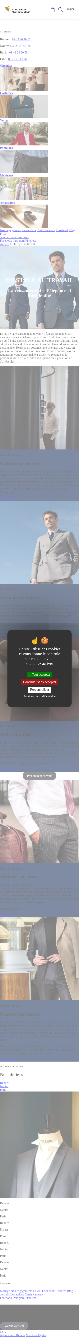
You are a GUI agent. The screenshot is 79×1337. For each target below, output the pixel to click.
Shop (52, 9)
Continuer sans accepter (39, 682)
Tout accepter (40, 674)
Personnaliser (39, 689)
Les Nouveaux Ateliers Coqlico (17, 9)
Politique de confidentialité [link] (40, 696)
